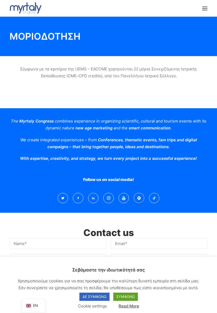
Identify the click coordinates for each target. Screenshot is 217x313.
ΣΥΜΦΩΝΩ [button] (125, 296)
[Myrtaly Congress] (26, 8)
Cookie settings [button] (92, 306)
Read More (129, 306)
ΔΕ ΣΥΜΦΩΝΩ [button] (94, 296)
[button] (205, 8)
